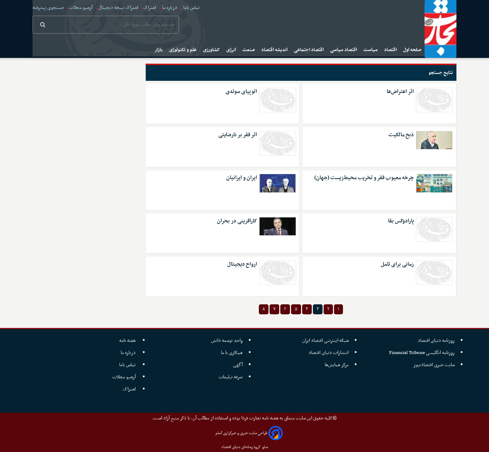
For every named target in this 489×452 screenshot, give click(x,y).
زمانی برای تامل (397, 264)
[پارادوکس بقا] (434, 229)
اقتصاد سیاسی (344, 50)
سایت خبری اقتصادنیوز (434, 365)
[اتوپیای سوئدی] (277, 100)
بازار (159, 50)
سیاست (371, 50)
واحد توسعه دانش (227, 340)
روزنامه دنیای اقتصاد (436, 340)
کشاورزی (212, 50)
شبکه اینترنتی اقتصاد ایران (325, 340)
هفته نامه (128, 340)
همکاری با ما (232, 353)
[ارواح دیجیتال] (277, 272)
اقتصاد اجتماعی (309, 50)
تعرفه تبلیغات (231, 377)
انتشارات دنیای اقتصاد (329, 353)
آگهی (238, 365)
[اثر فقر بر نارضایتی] (277, 143)
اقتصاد (391, 50)
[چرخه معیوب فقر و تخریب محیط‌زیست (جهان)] (434, 183)
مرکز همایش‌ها (337, 365)
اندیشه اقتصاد (275, 50)
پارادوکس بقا (401, 221)
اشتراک (149, 8)
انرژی (231, 50)
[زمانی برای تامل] (434, 272)
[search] (42, 25)
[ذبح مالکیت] (434, 140)
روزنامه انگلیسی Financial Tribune (422, 353)
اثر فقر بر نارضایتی (237, 135)
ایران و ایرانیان (241, 178)
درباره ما (169, 8)
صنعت (249, 50)
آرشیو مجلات (80, 8)
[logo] (440, 29)
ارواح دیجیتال (242, 264)
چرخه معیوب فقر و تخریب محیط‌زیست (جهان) (364, 178)
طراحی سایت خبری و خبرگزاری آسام (241, 433)
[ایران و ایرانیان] (277, 183)
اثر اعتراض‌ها (400, 92)
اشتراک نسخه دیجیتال (117, 8)
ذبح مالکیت (401, 135)
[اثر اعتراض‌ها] (434, 100)
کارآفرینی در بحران (237, 221)
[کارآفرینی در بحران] (277, 226)
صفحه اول (412, 50)
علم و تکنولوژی (183, 50)
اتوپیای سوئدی (241, 92)
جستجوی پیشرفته (48, 8)
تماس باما (191, 8)
